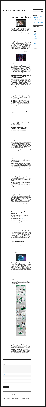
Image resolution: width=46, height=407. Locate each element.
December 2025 (35, 38)
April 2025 (35, 44)
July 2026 (35, 33)
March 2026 (35, 36)
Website (4, 381)
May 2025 (35, 43)
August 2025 (35, 41)
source (23, 132)
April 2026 (35, 35)
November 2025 (35, 39)
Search (34, 10)
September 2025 (35, 40)
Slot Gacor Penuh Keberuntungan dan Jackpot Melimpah (17, 5)
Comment (4, 364)
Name (4, 374)
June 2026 (35, 34)
